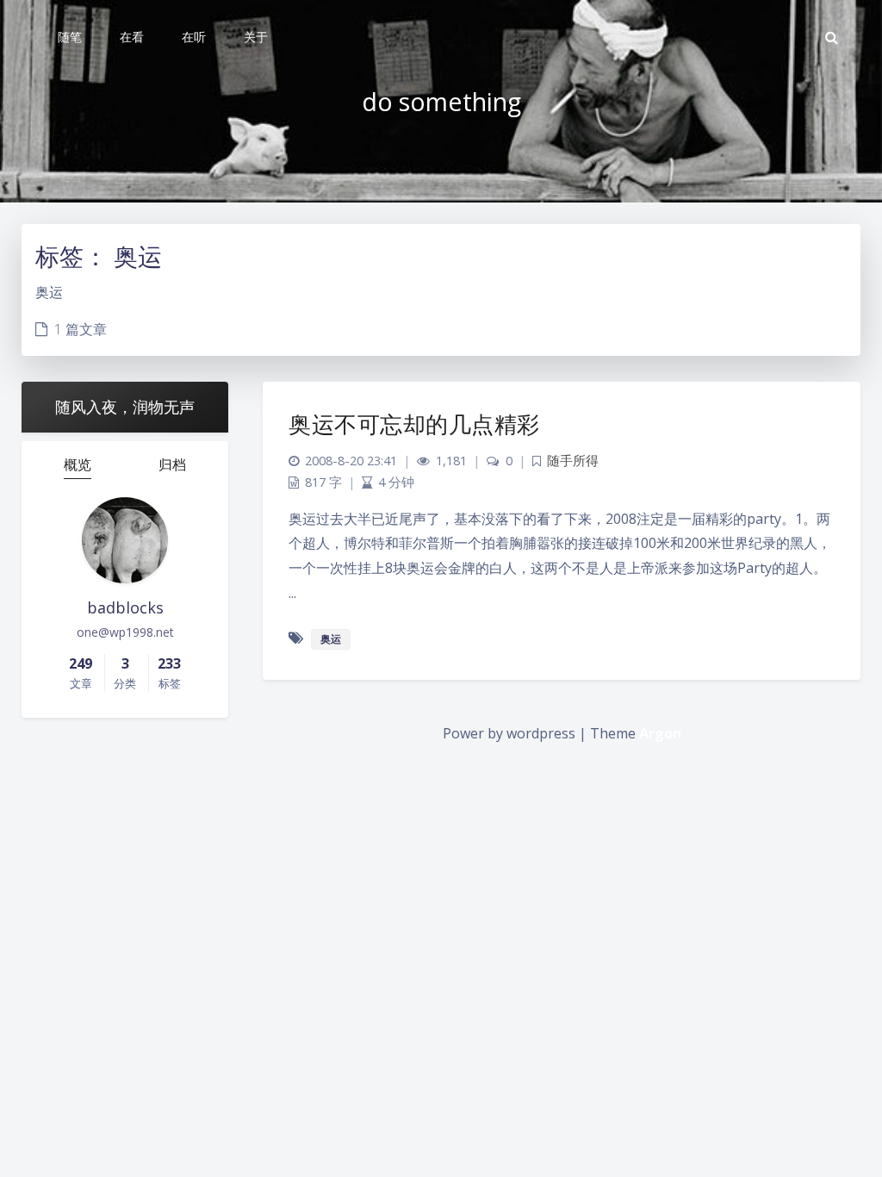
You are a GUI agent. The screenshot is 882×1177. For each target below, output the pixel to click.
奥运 (330, 639)
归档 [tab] (172, 464)
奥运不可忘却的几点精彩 (414, 423)
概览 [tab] (77, 464)
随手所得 (573, 460)
